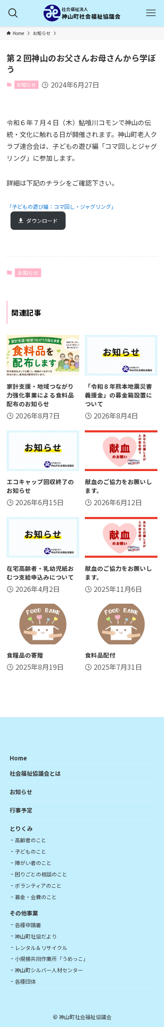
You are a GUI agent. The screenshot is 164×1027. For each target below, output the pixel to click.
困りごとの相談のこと (41, 874)
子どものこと (30, 851)
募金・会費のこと (36, 896)
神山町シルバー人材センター (49, 970)
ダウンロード (42, 220)
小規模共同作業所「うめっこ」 (51, 958)
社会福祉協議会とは (35, 773)
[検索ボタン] (13, 13)
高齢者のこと (30, 840)
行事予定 (21, 810)
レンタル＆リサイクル (41, 947)
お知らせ (26, 84)
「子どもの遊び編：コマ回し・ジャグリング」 (61, 206)
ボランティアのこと (38, 885)
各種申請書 (28, 925)
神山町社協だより (36, 936)
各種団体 (25, 981)
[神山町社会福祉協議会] (82, 13)
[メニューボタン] (151, 13)
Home (18, 758)
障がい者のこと (33, 862)
